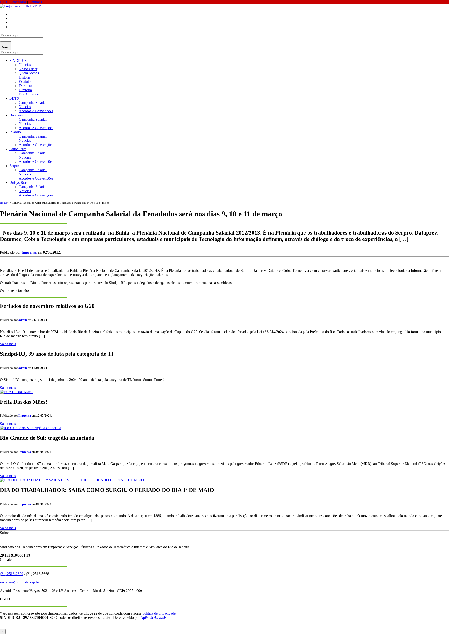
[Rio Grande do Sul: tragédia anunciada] (30, 428)
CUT (4, 2)
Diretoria (25, 90)
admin (22, 320)
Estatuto (25, 81)
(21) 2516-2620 (11, 574)
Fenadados (18, 2)
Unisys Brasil (19, 183)
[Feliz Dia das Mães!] (16, 392)
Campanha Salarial (33, 103)
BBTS (14, 98)
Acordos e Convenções (36, 111)
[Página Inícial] (21, 6)
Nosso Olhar (28, 69)
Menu (5, 47)
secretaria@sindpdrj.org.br (19, 582)
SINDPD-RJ (18, 60)
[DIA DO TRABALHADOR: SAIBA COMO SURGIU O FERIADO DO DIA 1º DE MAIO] (72, 480)
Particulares (17, 149)
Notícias (25, 65)
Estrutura (25, 86)
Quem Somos (29, 73)
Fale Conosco (29, 94)
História (24, 77)
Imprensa (29, 252)
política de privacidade (159, 613)
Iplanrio (15, 132)
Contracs (35, 2)
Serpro (14, 166)
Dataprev (16, 115)
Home (3, 202)
